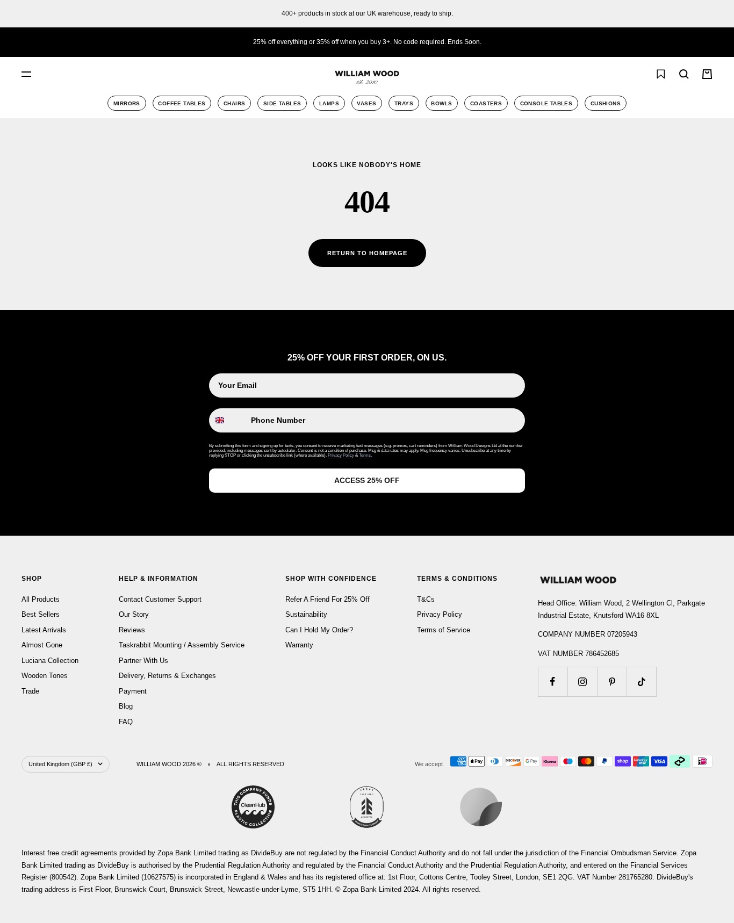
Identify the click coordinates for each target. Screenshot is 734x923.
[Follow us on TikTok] (641, 681)
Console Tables (546, 103)
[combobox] (145, 74)
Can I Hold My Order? (319, 630)
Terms (365, 455)
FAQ (126, 722)
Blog (126, 706)
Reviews (132, 630)
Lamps (329, 103)
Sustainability (306, 614)
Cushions (606, 103)
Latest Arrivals (43, 630)
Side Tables (282, 103)
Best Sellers (40, 614)
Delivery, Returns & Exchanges (167, 676)
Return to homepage (367, 253)
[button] (637, 74)
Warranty (299, 645)
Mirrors (126, 103)
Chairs (234, 103)
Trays (403, 103)
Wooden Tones (44, 676)
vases (366, 103)
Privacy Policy (341, 455)
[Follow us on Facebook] (552, 681)
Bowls (441, 103)
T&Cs (426, 599)
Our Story (134, 614)
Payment (133, 691)
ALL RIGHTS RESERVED (250, 764)
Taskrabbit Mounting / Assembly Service (181, 645)
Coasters (486, 103)
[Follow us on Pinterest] (612, 681)
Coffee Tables (181, 103)
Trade (30, 691)
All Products (40, 599)
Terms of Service (443, 630)
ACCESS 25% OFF (367, 480)
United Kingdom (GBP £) (60, 764)
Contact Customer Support (160, 599)
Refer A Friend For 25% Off (327, 599)
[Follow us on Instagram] (582, 681)
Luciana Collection (49, 661)
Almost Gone (41, 645)
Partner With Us (143, 661)
